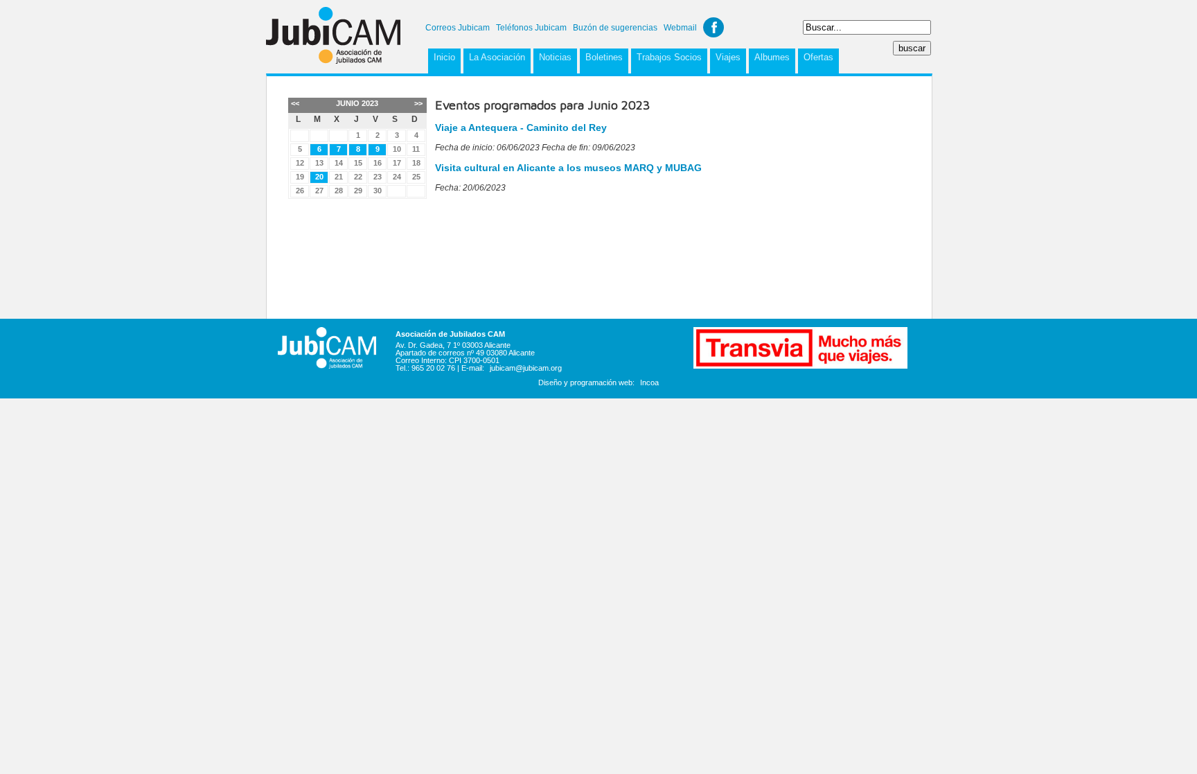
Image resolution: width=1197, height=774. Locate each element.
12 (300, 163)
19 (300, 177)
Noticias (555, 57)
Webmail (680, 28)
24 (397, 177)
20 (319, 177)
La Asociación (497, 57)
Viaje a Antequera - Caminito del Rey (521, 127)
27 (319, 190)
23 (377, 177)
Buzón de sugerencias (615, 28)
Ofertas (818, 57)
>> (418, 103)
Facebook (713, 27)
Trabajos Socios (669, 57)
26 (300, 190)
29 (358, 190)
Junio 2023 (357, 103)
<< (295, 103)
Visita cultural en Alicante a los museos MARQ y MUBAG (568, 167)
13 (319, 163)
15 (358, 163)
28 (339, 190)
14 (339, 163)
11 (416, 149)
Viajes (728, 57)
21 (339, 177)
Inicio (444, 57)
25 (416, 177)
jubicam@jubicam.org (526, 368)
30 (377, 190)
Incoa (649, 382)
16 (377, 163)
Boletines (604, 57)
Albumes (772, 57)
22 (358, 177)
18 (416, 163)
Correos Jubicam (457, 28)
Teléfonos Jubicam (531, 28)
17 (397, 163)
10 (397, 149)
